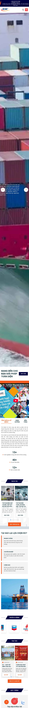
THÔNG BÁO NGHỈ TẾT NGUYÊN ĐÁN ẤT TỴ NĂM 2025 (20, 666)
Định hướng (17, 421)
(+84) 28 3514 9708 (15, 1)
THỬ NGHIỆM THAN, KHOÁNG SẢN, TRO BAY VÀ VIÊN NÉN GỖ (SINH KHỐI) (21, 505)
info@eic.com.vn (16, 2)
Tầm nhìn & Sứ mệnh (6, 421)
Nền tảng (25, 421)
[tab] (6, 421)
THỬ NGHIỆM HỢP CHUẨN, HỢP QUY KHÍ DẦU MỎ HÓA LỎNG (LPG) (7, 505)
